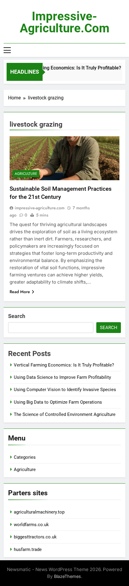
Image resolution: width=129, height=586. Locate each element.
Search (16, 316)
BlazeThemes (67, 576)
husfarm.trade (28, 549)
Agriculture (25, 469)
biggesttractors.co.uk (35, 537)
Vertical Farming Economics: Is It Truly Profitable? (66, 68)
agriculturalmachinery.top (39, 512)
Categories (25, 457)
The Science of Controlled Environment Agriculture (65, 414)
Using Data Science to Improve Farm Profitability (62, 377)
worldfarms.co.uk (31, 524)
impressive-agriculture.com (65, 22)
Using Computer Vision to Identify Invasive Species (65, 389)
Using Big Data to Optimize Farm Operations (58, 402)
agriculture (26, 173)
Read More (20, 292)
